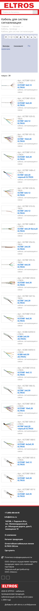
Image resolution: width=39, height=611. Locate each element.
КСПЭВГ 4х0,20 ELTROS (27, 160)
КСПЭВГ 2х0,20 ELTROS (25, 479)
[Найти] (35, 12)
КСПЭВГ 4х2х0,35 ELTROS (27, 447)
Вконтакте (8, 577)
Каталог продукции (14, 539)
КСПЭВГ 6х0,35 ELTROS (27, 286)
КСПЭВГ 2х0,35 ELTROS (25, 495)
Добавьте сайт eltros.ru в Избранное (20, 604)
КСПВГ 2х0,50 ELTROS (27, 394)
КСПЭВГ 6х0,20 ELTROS (27, 106)
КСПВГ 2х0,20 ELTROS (27, 304)
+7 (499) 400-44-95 (12, 513)
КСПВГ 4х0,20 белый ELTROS (28, 232)
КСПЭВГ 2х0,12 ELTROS (25, 463)
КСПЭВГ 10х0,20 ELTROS (27, 412)
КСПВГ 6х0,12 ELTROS (27, 196)
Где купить (10, 550)
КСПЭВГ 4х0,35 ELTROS (27, 322)
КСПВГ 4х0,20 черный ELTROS (27, 178)
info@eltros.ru (10, 517)
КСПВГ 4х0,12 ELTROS (27, 124)
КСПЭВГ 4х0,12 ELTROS (27, 376)
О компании (10, 535)
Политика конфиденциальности (18, 557)
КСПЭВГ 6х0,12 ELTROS (27, 88)
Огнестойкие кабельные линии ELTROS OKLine (19, 544)
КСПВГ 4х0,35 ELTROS (27, 268)
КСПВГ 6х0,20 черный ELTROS (27, 430)
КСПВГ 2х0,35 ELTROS (27, 250)
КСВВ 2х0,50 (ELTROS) (27, 340)
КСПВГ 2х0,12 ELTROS (27, 214)
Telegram (3, 577)
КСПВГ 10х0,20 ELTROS (27, 142)
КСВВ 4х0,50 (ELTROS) (27, 358)
